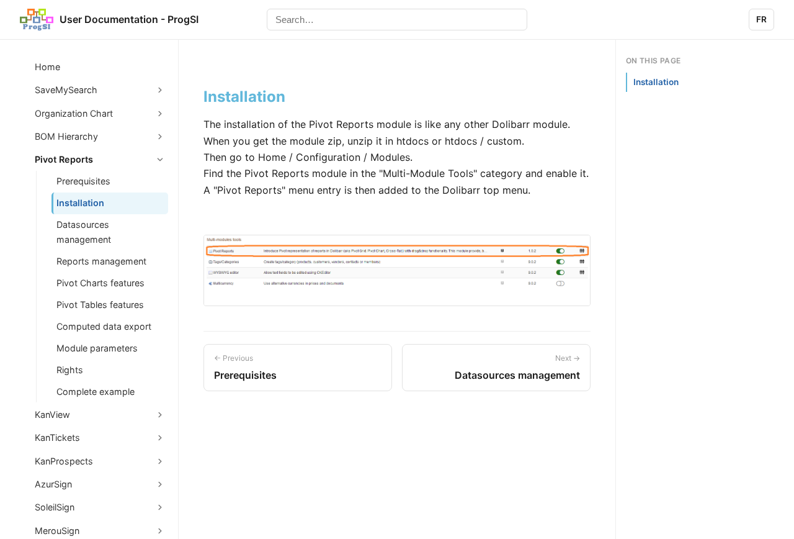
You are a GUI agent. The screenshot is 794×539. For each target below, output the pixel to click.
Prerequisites (83, 181)
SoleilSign (54, 507)
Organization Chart (74, 113)
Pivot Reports (64, 159)
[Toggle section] (160, 90)
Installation (80, 202)
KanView (52, 414)
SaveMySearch (66, 89)
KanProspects (64, 461)
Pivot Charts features (100, 283)
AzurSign (53, 484)
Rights (69, 370)
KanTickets (57, 437)
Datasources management (83, 232)
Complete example (95, 391)
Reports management (101, 261)
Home (47, 66)
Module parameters (97, 348)
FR (761, 19)
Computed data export (103, 326)
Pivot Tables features (100, 304)
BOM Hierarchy (66, 136)
